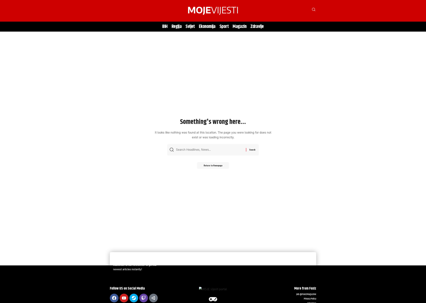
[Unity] (153, 298)
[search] (114, 10)
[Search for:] (210, 149)
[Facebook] (114, 298)
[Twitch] (143, 298)
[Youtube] (124, 298)
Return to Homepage (213, 165)
